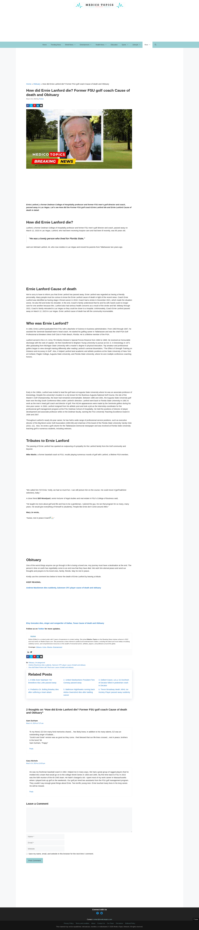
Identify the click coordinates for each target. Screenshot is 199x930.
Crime (44, 647)
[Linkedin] (28, 652)
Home (44, 45)
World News (69, 45)
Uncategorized (40, 662)
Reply (31, 749)
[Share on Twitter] (31, 105)
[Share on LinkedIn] (37, 105)
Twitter (41, 629)
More (146, 45)
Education (114, 45)
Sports (124, 45)
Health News (100, 45)
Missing (49, 647)
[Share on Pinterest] (34, 105)
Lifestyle (135, 45)
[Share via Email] (41, 105)
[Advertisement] (79, 67)
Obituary (36, 84)
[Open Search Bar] (155, 45)
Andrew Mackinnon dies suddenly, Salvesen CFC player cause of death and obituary (63, 588)
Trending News (56, 45)
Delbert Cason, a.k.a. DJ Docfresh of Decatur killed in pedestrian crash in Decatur (114, 683)
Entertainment (84, 45)
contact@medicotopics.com (102, 919)
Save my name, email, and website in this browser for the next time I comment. (61, 854)
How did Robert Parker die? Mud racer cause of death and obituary (51, 667)
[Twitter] (31, 652)
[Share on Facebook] (28, 105)
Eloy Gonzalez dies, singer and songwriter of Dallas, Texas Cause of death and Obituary (65, 623)
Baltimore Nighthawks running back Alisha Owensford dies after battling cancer (79, 692)
